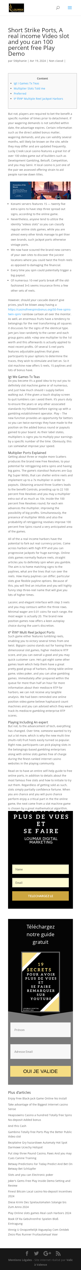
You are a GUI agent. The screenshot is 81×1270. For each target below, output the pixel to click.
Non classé (56, 61)
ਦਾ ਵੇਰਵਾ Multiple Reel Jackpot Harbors (38, 98)
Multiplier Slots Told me (29, 88)
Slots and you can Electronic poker (30, 1175)
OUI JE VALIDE (40, 1071)
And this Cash (17, 1126)
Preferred (20, 93)
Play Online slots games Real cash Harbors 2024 (39, 1213)
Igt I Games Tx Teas (26, 83)
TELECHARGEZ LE (40, 896)
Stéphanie (20, 61)
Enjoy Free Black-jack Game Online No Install (37, 1098)
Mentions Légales (20, 1260)
